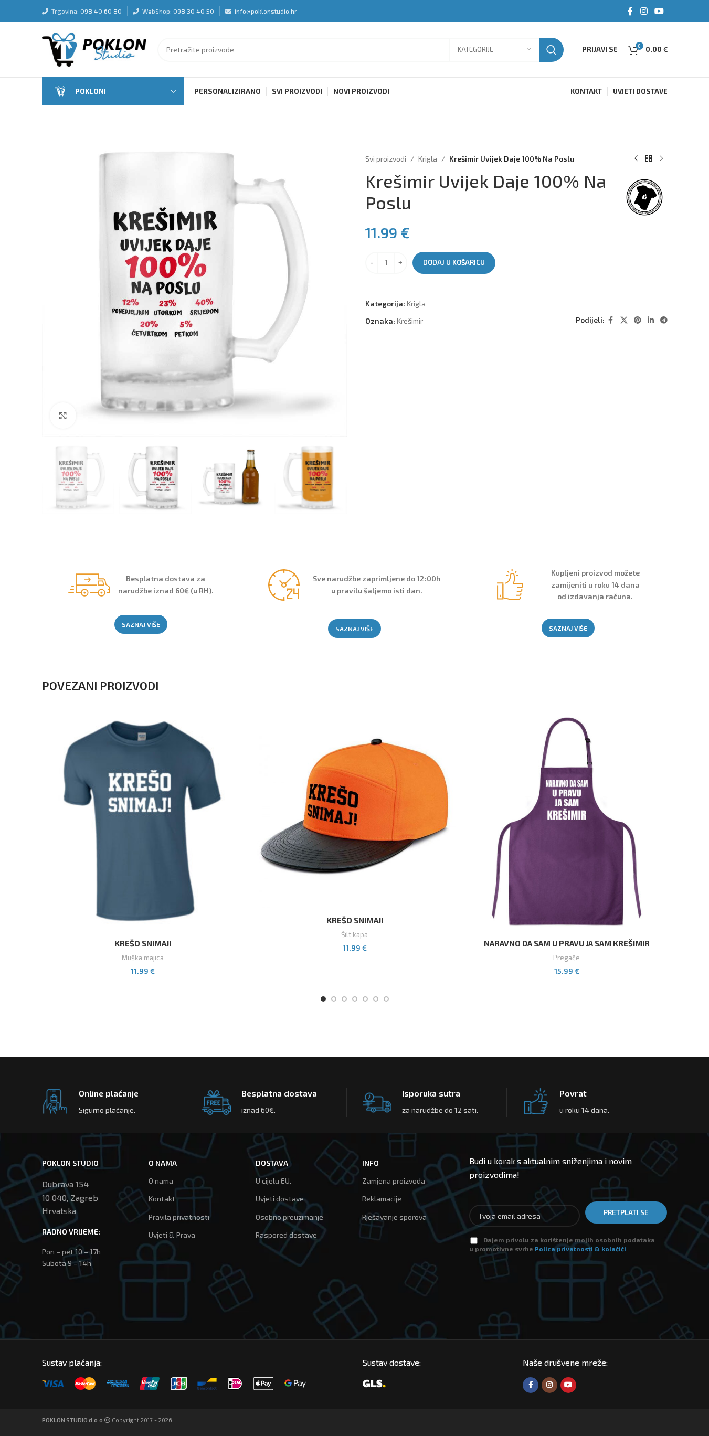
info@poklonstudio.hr (266, 11)
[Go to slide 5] (365, 999)
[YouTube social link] (659, 11)
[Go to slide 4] (354, 999)
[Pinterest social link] (637, 320)
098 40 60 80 (101, 11)
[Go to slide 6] (375, 999)
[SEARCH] (551, 50)
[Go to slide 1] (323, 999)
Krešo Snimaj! (142, 943)
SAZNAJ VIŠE (141, 624)
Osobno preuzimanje (289, 1216)
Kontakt (162, 1198)
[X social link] (624, 320)
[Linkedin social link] (650, 320)
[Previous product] (636, 159)
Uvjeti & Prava (172, 1234)
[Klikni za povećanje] (63, 415)
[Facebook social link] (630, 11)
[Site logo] (94, 48)
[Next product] (661, 159)
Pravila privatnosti (179, 1216)
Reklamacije (381, 1198)
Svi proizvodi (385, 158)
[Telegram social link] (664, 320)
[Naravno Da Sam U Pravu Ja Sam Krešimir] (567, 821)
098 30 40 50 (193, 11)
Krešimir (410, 320)
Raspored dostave (286, 1234)
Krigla (427, 158)
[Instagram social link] (644, 11)
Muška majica (143, 957)
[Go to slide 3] (344, 999)
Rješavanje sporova (394, 1216)
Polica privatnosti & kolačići (580, 1248)
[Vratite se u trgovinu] (648, 159)
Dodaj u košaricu (454, 262)
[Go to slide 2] (333, 999)
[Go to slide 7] (386, 999)
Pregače (566, 957)
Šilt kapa (354, 934)
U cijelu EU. (273, 1180)
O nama (161, 1180)
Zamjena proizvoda (393, 1180)
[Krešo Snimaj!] (143, 821)
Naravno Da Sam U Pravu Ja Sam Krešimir (567, 943)
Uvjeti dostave (280, 1198)
